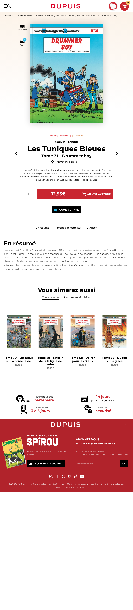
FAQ (62, 484)
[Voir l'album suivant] (117, 153)
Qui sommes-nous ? (77, 484)
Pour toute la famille (26, 16)
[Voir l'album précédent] (16, 153)
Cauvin (60, 142)
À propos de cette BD (68, 227)
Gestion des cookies (74, 487)
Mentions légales (37, 484)
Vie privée (56, 487)
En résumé (42, 227)
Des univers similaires (77, 297)
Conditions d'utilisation (113, 484)
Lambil (73, 142)
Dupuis (66, 6)
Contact (53, 484)
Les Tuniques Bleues (65, 16)
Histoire (79, 136)
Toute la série (50, 297)
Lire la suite (90, 180)
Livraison (91, 227)
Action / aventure (45, 16)
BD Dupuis (8, 16)
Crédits (94, 484)
